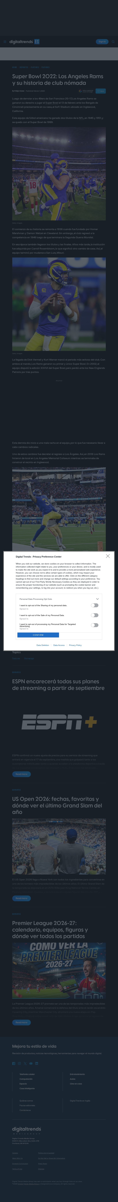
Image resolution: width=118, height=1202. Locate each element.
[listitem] (59, 598)
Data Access (59, 645)
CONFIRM (38, 635)
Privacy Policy (75, 645)
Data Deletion (43, 645)
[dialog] (59, 601)
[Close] (109, 557)
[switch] (94, 605)
